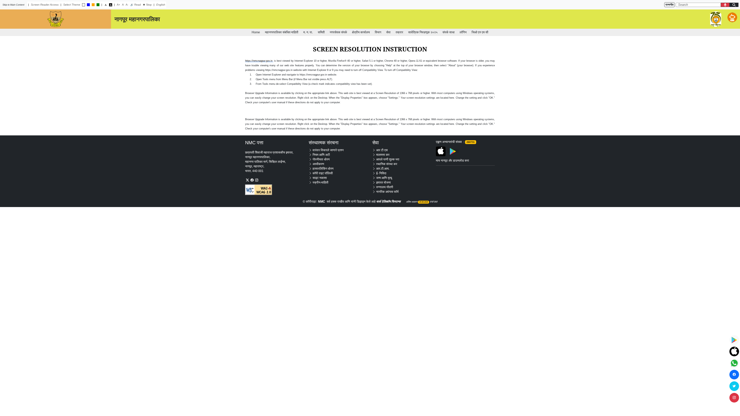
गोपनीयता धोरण (321, 159)
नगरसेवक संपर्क (338, 32)
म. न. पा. (308, 32)
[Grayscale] (110, 5)
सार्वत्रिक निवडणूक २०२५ (422, 32)
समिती (321, 32)
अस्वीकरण (318, 164)
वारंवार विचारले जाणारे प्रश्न (328, 150)
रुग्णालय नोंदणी (384, 187)
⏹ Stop (147, 4)
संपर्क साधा (448, 32)
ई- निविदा (381, 173)
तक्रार (399, 32)
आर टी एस (382, 150)
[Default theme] (105, 5)
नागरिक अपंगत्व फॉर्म (387, 191)
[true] (83, 4)
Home (256, 32)
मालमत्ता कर (382, 154)
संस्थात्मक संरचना (323, 142)
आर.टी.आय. (382, 168)
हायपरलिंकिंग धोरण (323, 168)
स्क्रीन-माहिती (320, 182)
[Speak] (725, 5)
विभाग (378, 32)
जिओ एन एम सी (480, 32)
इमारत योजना (383, 182)
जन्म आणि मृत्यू (384, 177)
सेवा (388, 32)
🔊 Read (135, 4)
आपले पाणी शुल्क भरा (387, 159)
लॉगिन (463, 32)
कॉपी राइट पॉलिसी (323, 173)
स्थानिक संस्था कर (386, 164)
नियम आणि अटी (321, 154)
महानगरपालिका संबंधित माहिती (281, 32)
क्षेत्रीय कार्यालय (361, 32)
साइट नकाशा (320, 177)
